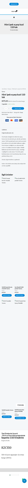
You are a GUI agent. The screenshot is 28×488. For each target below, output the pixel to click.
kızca (6, 114)
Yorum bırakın (14, 30)
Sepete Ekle (18, 108)
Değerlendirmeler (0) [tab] (7, 133)
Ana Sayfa (4, 89)
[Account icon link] (14, 17)
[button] (14, 4)
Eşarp (9, 89)
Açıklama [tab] (4, 129)
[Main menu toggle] (25, 11)
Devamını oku (20, 418)
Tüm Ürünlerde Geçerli (9, 433)
